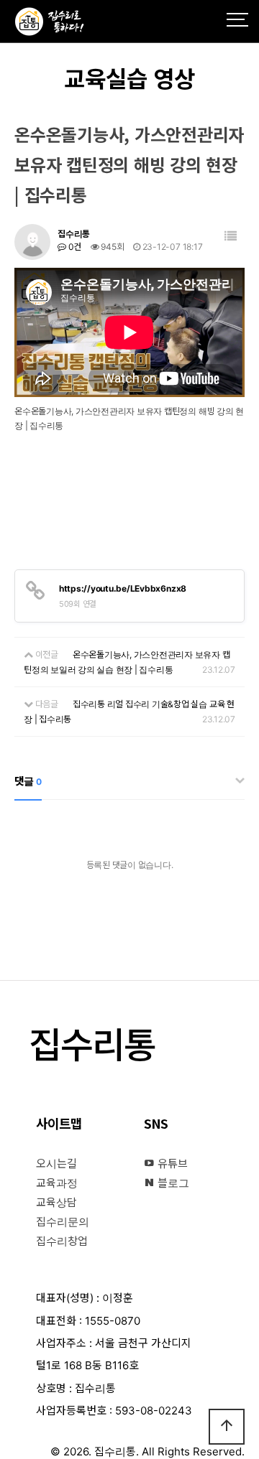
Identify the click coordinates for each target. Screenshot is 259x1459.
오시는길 (56, 1163)
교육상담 (56, 1202)
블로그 (172, 1183)
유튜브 (171, 1163)
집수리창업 (62, 1241)
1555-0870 (112, 1321)
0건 (73, 246)
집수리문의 (62, 1222)
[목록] (230, 236)
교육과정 (57, 1183)
